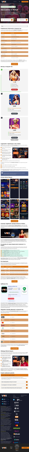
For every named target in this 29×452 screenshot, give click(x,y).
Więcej (14, 139)
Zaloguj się (25, 1)
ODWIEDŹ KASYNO (11, 298)
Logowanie (14, 1)
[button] (14, 375)
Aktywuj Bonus (14, 89)
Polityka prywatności (16, 397)
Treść (2, 26)
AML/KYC (22, 396)
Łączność (14, 396)
